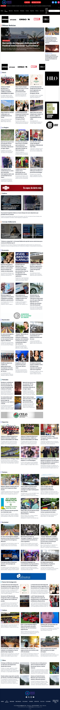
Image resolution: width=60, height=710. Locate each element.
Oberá (2, 10)
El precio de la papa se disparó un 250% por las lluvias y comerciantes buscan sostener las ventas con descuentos (7, 268)
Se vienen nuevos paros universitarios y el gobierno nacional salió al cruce (48, 564)
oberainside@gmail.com (21, 705)
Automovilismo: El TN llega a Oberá (10, 458)
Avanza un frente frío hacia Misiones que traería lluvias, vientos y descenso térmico (38, 677)
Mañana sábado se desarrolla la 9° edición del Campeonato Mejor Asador (10, 488)
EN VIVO (27, 2)
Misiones (11, 10)
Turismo (27, 10)
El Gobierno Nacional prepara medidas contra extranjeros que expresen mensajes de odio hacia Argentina (36, 366)
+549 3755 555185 (35, 705)
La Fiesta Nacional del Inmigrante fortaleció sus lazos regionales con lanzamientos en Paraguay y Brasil (36, 90)
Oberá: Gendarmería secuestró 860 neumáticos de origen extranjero (49, 650)
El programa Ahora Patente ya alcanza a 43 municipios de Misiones (9, 564)
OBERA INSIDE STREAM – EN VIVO (47, 11)
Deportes (32, 10)
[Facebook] (53, 2)
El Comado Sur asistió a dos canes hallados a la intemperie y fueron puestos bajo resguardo (10, 650)
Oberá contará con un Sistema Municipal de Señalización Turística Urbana (33, 235)
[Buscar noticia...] (59, 7)
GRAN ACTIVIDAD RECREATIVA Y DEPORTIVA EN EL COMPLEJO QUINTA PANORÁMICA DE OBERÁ (7, 90)
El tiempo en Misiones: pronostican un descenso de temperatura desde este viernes (10, 664)
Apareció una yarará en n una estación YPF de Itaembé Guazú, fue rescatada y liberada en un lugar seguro (7, 145)
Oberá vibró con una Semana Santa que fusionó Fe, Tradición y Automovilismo (30, 512)
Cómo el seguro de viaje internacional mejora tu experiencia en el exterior (47, 488)
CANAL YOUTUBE (36, 2)
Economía (42, 10)
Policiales (22, 10)
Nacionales (16, 10)
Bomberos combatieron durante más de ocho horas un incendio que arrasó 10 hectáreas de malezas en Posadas (51, 57)
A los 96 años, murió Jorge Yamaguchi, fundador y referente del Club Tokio (49, 438)
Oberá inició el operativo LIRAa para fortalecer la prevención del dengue (36, 170)
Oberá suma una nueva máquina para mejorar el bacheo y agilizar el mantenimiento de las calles (36, 116)
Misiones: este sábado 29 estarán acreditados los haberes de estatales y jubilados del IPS (10, 207)
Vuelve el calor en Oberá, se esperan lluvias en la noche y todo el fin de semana (29, 650)
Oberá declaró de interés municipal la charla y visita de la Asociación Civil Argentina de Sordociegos (11, 235)
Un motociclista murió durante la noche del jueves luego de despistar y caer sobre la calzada (7, 400)
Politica (36, 10)
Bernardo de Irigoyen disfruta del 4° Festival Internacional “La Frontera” (20, 44)
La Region (6, 11)
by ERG (30, 708)
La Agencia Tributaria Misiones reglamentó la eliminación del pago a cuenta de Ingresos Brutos (36, 268)
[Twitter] (56, 2)
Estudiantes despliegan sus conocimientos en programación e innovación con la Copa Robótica (30, 564)
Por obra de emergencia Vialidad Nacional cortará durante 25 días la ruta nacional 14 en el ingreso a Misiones (51, 40)
